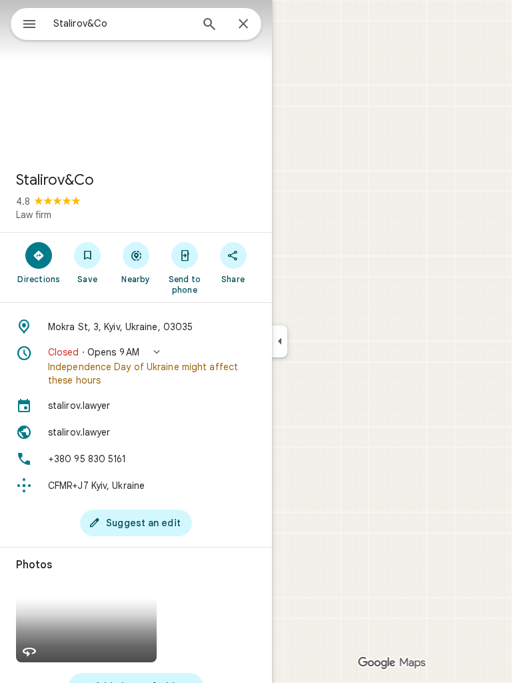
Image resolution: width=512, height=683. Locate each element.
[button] (136, 366)
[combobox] (122, 23)
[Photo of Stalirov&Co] (136, 80)
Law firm (33, 215)
